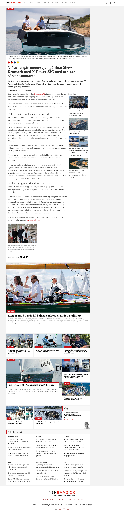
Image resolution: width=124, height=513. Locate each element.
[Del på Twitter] (24, 257)
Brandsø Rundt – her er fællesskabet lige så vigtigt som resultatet (18, 441)
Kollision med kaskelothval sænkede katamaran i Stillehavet (19, 422)
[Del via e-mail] (27, 257)
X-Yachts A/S (39, 94)
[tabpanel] (48, 34)
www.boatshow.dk (34, 220)
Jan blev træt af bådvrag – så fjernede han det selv (47, 422)
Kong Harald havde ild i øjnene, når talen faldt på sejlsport (44, 315)
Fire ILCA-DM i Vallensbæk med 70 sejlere (31, 384)
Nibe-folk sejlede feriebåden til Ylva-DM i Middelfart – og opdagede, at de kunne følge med (75, 351)
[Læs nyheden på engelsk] (9, 62)
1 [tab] (48, 54)
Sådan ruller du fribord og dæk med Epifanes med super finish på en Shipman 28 (72, 415)
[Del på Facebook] (21, 257)
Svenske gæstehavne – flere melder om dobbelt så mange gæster (46, 453)
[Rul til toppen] (121, 510)
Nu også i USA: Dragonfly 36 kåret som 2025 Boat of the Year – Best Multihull (75, 473)
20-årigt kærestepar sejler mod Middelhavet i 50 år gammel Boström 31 (18, 467)
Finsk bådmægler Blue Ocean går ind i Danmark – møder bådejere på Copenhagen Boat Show (76, 376)
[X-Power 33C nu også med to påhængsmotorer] (78, 124)
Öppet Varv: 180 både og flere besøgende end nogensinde (73, 398)
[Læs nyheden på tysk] (12, 62)
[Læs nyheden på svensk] (18, 62)
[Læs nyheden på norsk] (15, 62)
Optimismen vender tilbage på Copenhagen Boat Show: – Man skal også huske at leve (19, 351)
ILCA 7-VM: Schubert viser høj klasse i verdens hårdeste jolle (47, 350)
